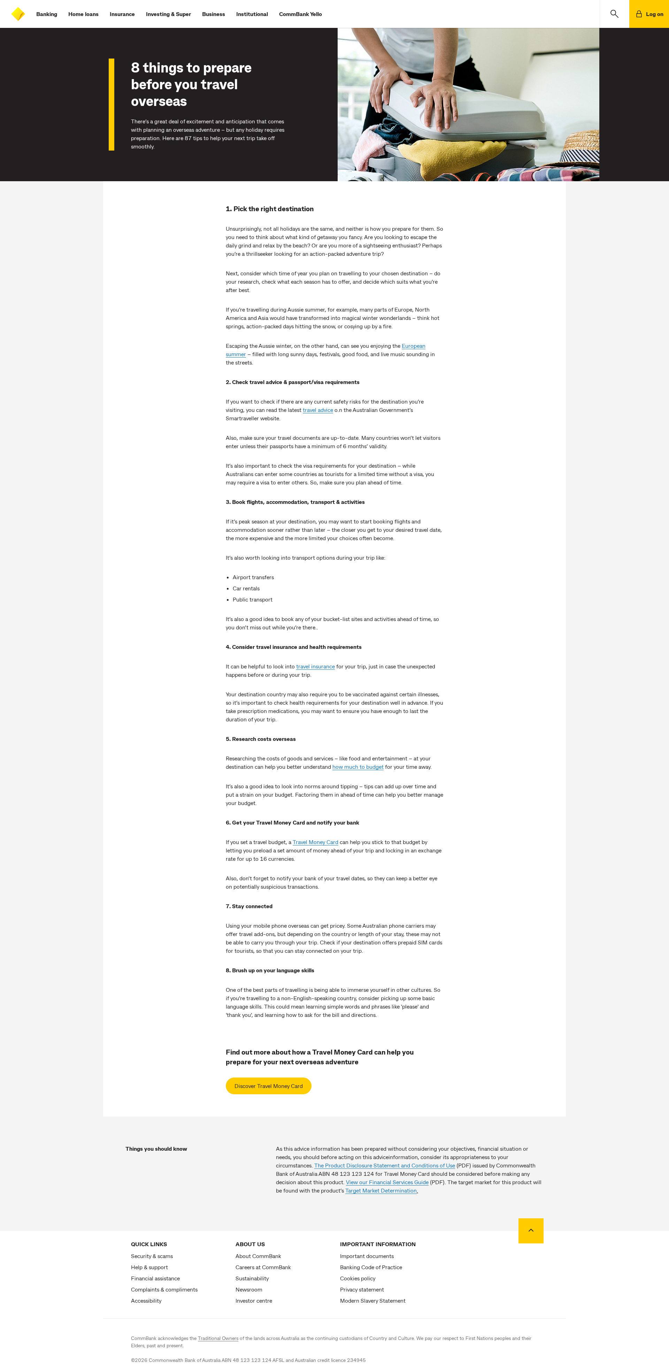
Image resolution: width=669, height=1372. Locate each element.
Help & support (149, 1267)
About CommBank (258, 1255)
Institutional (252, 13)
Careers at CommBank (263, 1267)
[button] (614, 14)
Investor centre (254, 1300)
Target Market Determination (381, 1190)
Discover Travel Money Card (268, 1085)
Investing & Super (168, 13)
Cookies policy (357, 1278)
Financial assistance (155, 1278)
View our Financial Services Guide (387, 1182)
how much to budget (358, 766)
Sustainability (252, 1278)
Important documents (367, 1255)
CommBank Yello (300, 13)
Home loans (83, 13)
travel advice (318, 409)
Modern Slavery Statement (373, 1300)
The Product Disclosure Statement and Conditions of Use (384, 1165)
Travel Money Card (315, 841)
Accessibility (146, 1300)
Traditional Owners (218, 1338)
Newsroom (249, 1289)
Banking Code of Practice (371, 1267)
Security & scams (152, 1255)
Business (213, 13)
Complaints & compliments (164, 1289)
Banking (46, 13)
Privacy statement (362, 1289)
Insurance (122, 13)
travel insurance (315, 666)
